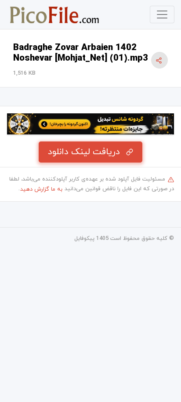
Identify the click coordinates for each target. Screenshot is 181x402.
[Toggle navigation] (162, 14)
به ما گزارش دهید (41, 189)
